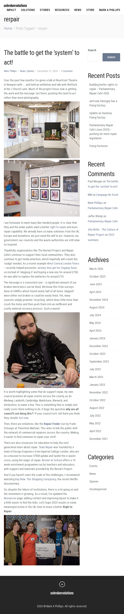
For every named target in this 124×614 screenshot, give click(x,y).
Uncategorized (97, 489)
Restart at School (52, 460)
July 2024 (95, 315)
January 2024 (97, 338)
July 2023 (95, 369)
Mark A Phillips (109, 10)
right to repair (58, 227)
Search (92, 50)
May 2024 (95, 323)
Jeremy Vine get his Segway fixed (56, 267)
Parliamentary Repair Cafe (103, 208)
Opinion (30, 71)
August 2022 (96, 408)
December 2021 (98, 438)
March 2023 (96, 377)
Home (8, 28)
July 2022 (95, 415)
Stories (45, 10)
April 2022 (95, 431)
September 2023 (99, 361)
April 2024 (95, 330)
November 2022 (98, 392)
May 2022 (95, 423)
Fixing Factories (98, 146)
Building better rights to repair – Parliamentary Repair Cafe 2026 (103, 89)
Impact (11, 10)
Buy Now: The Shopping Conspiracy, (36, 479)
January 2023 (97, 384)
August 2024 (96, 307)
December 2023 (98, 346)
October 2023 (97, 353)
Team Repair (46, 447)
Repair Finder (52, 423)
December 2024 (98, 299)
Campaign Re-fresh (107, 194)
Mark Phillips (10, 71)
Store (90, 10)
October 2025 (97, 276)
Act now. (24, 418)
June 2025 (95, 284)
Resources (62, 10)
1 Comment (67, 71)
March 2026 (96, 268)
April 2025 (95, 292)
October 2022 (97, 400)
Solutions (28, 10)
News (77, 10)
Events (93, 466)
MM (90, 194)
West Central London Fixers (63, 263)
